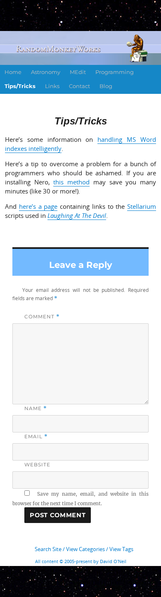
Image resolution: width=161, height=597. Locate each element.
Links (52, 86)
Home (13, 72)
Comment (41, 316)
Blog (105, 86)
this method (71, 182)
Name (35, 408)
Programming (114, 72)
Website (37, 464)
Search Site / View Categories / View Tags (84, 549)
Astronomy (45, 72)
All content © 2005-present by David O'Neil (80, 561)
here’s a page (38, 206)
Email (35, 436)
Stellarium (141, 206)
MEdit (78, 72)
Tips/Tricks (20, 86)
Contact (79, 86)
